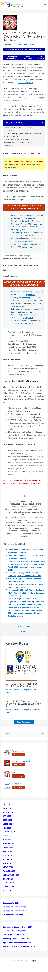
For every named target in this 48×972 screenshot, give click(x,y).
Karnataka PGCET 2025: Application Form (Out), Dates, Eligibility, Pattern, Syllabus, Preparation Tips (26, 593)
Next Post (24, 631)
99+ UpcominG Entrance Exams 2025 (19, 946)
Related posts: (9, 145)
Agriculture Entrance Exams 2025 (17, 943)
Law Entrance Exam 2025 (13, 935)
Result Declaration (11, 136)
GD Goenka (40, 57)
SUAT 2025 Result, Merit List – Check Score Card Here (22, 684)
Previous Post (24, 627)
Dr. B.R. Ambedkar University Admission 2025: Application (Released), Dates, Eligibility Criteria (25, 613)
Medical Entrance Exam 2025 (15, 931)
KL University (16, 233)
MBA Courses (9, 131)
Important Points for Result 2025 (16, 142)
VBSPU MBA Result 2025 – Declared (17, 128)
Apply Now (30, 218)
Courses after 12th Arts (13, 915)
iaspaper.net (30, 506)
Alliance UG (16, 238)
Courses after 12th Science (14, 907)
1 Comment (7, 44)
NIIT (12, 227)
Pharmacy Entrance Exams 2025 (17, 939)
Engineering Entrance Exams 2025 (18, 927)
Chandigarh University (12, 57)
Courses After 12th (11, 903)
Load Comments (24, 722)
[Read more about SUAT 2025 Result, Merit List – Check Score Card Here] (21, 665)
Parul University (28, 57)
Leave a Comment (12, 690)
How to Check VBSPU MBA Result (16, 139)
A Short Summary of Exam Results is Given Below (22, 134)
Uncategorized (20, 44)
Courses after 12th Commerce (15, 911)
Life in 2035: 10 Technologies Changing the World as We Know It (23, 703)
